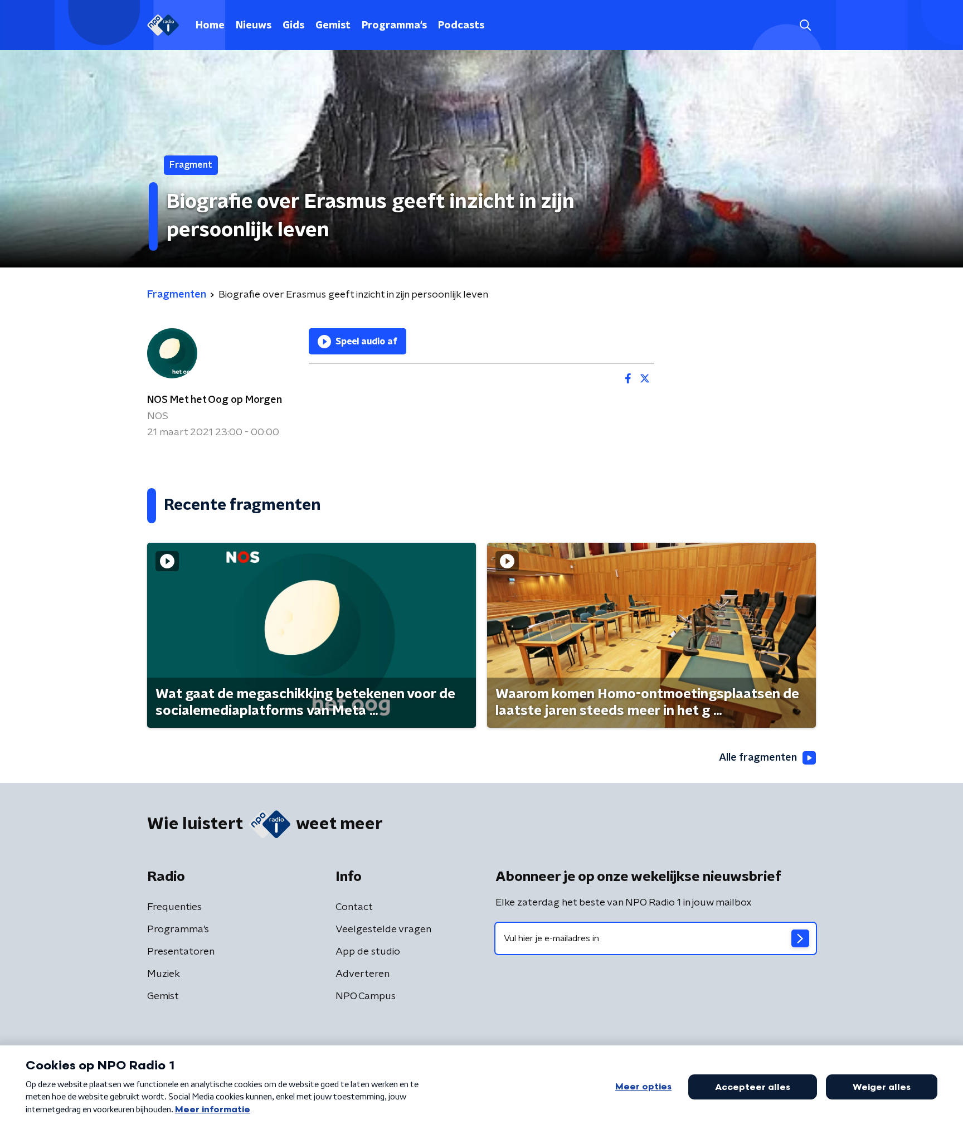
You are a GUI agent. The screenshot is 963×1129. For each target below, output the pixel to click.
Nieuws (253, 26)
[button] (805, 25)
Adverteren (362, 974)
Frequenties (174, 907)
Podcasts (461, 26)
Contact (354, 907)
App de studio (367, 952)
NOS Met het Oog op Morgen (214, 400)
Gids (293, 26)
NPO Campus (365, 996)
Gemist (333, 26)
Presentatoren (181, 952)
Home (210, 26)
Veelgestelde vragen (383, 929)
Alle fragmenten (758, 758)
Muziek (163, 974)
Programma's (394, 26)
